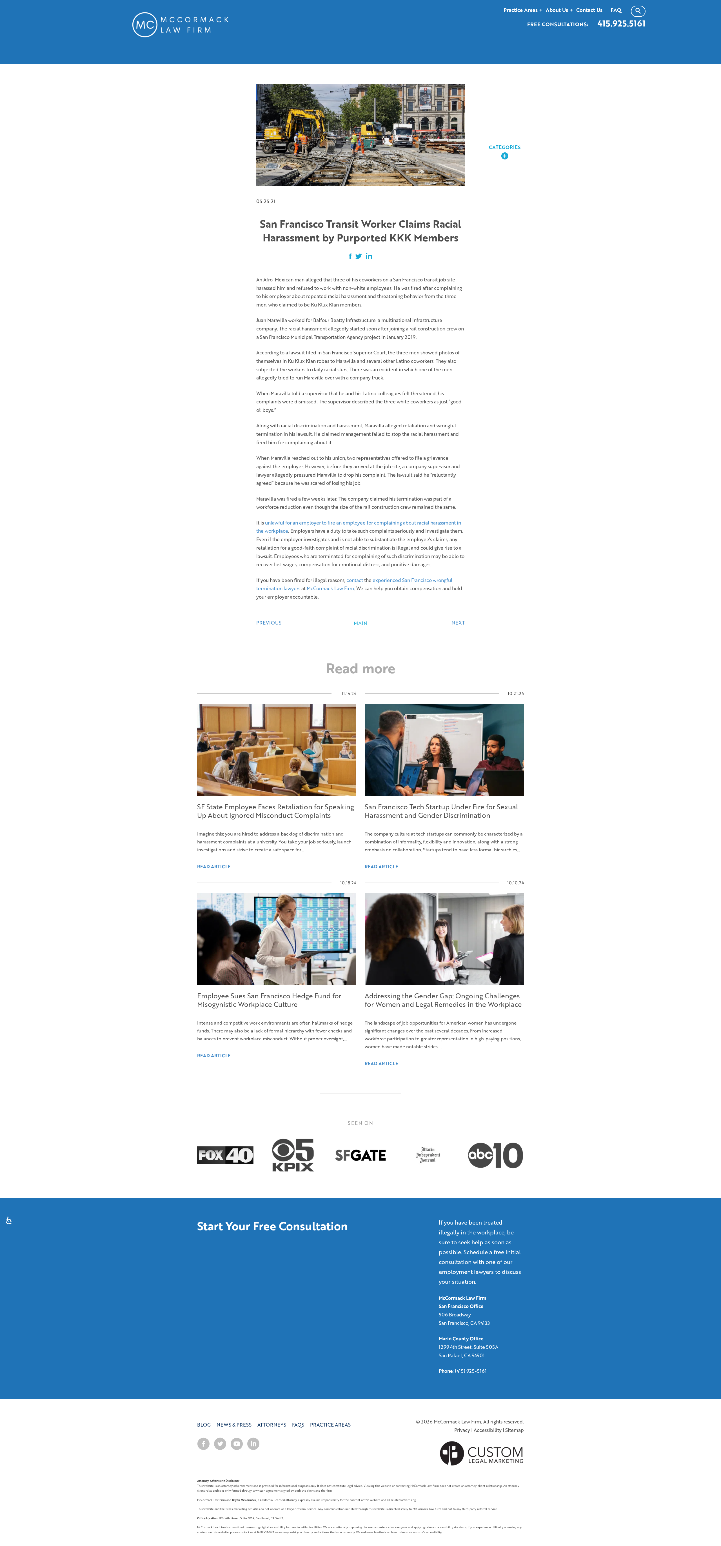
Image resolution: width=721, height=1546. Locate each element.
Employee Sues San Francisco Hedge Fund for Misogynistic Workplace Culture (269, 1000)
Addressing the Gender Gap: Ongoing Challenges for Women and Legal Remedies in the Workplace (443, 1000)
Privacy (462, 1430)
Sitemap (514, 1430)
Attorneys (271, 1424)
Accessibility (488, 1430)
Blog (204, 1424)
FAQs (298, 1424)
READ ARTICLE (213, 1055)
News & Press (234, 1424)
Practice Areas (330, 1424)
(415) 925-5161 (471, 1370)
